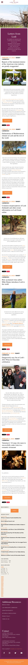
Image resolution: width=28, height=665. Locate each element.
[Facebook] (4, 653)
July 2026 (4, 568)
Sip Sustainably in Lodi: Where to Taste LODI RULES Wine (12, 529)
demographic (19, 110)
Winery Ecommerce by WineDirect (14, 662)
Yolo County (4, 323)
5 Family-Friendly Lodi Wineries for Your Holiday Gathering (13, 551)
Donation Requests (7, 610)
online (23, 245)
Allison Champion (5, 562)
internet (12, 250)
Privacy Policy (6, 616)
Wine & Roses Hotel (15, 413)
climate (3, 174)
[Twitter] (15, 653)
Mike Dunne (21, 326)
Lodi (7, 258)
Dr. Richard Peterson (16, 170)
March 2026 (4, 572)
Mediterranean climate (13, 419)
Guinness (4, 490)
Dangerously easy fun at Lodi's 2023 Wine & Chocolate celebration (13, 359)
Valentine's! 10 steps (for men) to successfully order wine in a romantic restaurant (14, 445)
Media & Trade (6, 604)
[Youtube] (21, 653)
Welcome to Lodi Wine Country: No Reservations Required (13, 555)
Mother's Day (5, 480)
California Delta (19, 322)
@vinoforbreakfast (17, 407)
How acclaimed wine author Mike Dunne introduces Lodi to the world (13, 281)
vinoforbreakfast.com (6, 407)
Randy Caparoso (6, 560)
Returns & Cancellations (9, 613)
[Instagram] (9, 653)
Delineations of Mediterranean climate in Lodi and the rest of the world (13, 135)
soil (9, 174)
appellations (6, 320)
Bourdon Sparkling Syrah (7, 410)
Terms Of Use (5, 619)
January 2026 (4, 573)
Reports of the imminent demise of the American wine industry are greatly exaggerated (13, 64)
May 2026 (4, 569)
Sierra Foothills (8, 322)
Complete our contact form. (16, 648)
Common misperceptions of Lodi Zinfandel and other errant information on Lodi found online (14, 208)
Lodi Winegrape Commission (14, 2)
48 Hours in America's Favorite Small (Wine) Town (11, 517)
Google (9, 259)
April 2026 (4, 571)
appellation (13, 418)
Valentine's (23, 478)
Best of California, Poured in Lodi (7, 521)
